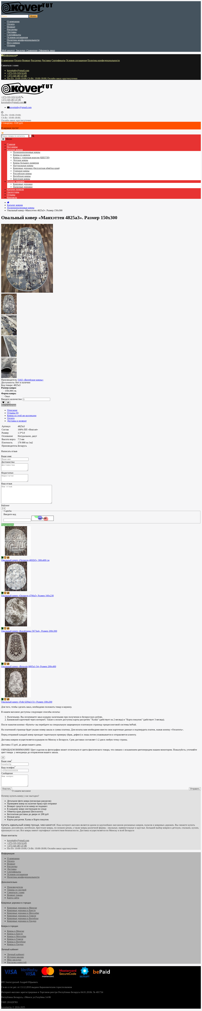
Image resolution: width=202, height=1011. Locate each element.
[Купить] (2, 557)
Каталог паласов (15, 189)
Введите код (10, 514)
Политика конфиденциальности (23, 40)
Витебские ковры (22, 176)
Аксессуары (13, 192)
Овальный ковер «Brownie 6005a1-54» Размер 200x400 (28, 666)
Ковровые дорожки (23, 184)
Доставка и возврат (17, 421)
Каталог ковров (15, 149)
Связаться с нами (15, 892)
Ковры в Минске (15, 931)
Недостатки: (7, 473)
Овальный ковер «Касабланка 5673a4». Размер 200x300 (29, 631)
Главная (11, 144)
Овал (7, 396)
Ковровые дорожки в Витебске (22, 918)
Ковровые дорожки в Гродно (21, 921)
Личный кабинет (15, 954)
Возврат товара (14, 895)
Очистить (6, 789)
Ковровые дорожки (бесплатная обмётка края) (36, 168)
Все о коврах (13, 42)
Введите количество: (12, 399)
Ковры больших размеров (26, 163)
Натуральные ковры (23, 165)
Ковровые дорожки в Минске (22, 908)
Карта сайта (13, 897)
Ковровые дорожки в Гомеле (21, 915)
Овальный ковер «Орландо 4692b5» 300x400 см (25, 560)
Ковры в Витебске (16, 941)
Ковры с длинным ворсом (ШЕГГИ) (31, 157)
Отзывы (11, 45)
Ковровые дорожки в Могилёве (23, 913)
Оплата (10, 24)
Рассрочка (12, 29)
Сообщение (7, 773)
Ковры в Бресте (15, 933)
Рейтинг (5, 505)
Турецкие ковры (21, 171)
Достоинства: (8, 462)
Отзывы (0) (12, 413)
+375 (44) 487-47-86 (17, 76)
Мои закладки (14, 959)
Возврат (11, 27)
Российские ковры (22, 173)
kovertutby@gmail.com (18, 70)
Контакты (12, 197)
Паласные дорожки (23, 187)
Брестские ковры (21, 179)
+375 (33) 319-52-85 (17, 73)
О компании (13, 21)
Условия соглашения (17, 37)
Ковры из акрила (21, 155)
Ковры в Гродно (15, 944)
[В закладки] (3, 402)
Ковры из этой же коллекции (21, 415)
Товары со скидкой (16, 889)
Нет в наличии (8, 405)
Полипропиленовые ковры (26, 152)
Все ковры (12, 147)
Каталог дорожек (15, 181)
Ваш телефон (8, 767)
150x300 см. (11, 390)
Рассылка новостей (16, 962)
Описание (12, 410)
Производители (15, 887)
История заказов (15, 957)
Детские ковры (20, 160)
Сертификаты (14, 35)
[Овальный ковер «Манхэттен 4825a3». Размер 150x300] (9, 313)
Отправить (195, 789)
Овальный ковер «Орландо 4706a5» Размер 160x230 (27, 595)
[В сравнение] (8, 402)
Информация (9, 55)
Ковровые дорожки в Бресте (21, 910)
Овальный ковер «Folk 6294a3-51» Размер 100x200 (26, 702)
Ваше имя (6, 761)
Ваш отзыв (6, 483)
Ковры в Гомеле (15, 939)
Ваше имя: (6, 456)
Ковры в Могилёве (16, 936)
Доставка (11, 32)
